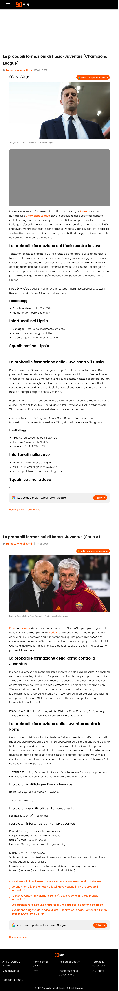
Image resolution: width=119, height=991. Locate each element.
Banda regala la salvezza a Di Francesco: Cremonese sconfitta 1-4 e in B (56, 881)
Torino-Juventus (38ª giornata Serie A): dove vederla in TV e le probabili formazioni (55, 897)
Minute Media (10, 971)
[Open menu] (8, 5)
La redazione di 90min (19, 70)
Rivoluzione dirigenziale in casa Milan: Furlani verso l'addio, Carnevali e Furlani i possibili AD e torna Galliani (60, 912)
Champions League (29, 509)
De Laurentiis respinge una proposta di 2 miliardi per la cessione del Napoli (57, 905)
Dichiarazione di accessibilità (69, 972)
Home (12, 509)
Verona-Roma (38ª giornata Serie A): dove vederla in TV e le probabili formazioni (54, 888)
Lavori (36, 971)
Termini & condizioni (98, 963)
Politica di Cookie (69, 962)
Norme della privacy (40, 963)
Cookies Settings (12, 980)
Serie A (23, 937)
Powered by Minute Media (53, 988)
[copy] (28, 77)
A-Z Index (98, 971)
